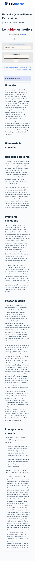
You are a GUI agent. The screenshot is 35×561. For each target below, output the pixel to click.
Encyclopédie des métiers (12, 67)
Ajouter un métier (26, 67)
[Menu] (32, 4)
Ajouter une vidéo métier (25, 69)
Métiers (21, 22)
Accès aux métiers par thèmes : (17, 44)
